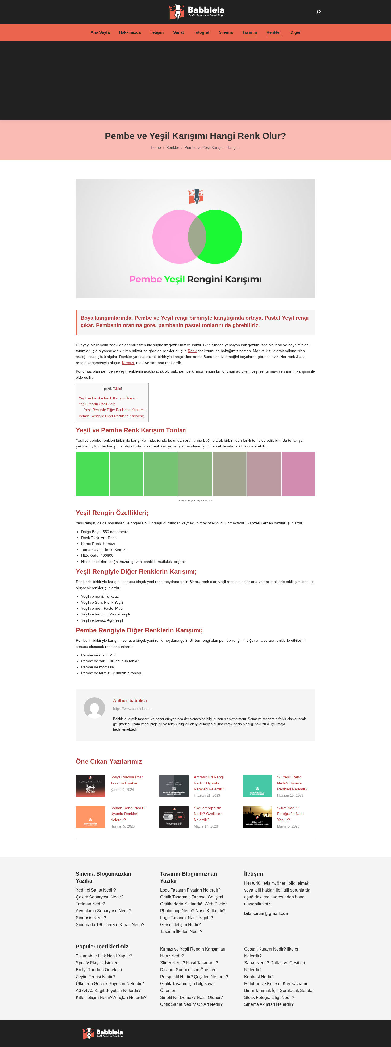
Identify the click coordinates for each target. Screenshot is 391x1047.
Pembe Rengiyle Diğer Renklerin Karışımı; (111, 416)
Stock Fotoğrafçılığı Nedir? (269, 997)
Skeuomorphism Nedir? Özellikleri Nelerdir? (208, 814)
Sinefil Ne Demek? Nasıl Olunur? (191, 997)
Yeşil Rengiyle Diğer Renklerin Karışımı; (115, 410)
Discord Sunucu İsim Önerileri (188, 970)
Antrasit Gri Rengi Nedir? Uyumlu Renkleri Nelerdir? (209, 783)
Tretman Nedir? (90, 904)
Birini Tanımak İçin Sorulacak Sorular (279, 990)
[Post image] (90, 786)
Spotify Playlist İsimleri (97, 963)
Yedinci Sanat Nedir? (96, 890)
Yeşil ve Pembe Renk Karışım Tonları (108, 398)
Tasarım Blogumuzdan (188, 874)
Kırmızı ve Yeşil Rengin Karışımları (192, 949)
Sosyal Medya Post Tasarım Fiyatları (126, 780)
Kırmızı (128, 363)
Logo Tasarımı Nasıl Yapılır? (186, 917)
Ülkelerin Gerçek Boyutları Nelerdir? (110, 983)
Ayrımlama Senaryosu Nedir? (103, 911)
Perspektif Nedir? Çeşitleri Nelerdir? (194, 976)
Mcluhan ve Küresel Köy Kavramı (275, 983)
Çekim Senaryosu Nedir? (99, 897)
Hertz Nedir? (172, 956)
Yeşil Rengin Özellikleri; (97, 404)
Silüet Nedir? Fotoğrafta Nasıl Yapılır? (290, 814)
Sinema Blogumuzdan (103, 874)
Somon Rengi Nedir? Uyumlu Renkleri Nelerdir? (127, 814)
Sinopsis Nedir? (91, 917)
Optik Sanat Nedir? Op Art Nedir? (191, 1004)
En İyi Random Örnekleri (99, 970)
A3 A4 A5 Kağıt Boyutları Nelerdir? (108, 990)
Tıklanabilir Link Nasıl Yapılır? (104, 956)
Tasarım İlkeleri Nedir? (181, 931)
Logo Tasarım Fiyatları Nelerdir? (190, 890)
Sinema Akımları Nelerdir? (269, 1004)
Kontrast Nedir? (259, 976)
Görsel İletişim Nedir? (180, 924)
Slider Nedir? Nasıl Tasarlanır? (189, 963)
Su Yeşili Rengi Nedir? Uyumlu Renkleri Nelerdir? (292, 783)
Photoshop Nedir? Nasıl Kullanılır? (193, 911)
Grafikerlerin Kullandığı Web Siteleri (194, 904)
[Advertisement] (195, 80)
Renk (192, 351)
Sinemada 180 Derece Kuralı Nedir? (110, 924)
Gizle (117, 389)
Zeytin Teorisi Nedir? (95, 976)
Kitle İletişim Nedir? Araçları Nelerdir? (111, 997)
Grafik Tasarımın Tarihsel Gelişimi (191, 897)
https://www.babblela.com (132, 709)
